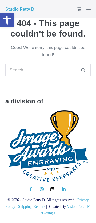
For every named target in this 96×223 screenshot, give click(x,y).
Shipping (25, 206)
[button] (7, 20)
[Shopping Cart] (79, 9)
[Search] (83, 70)
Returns (40, 206)
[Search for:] (48, 70)
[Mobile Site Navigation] (88, 9)
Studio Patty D (19, 9)
